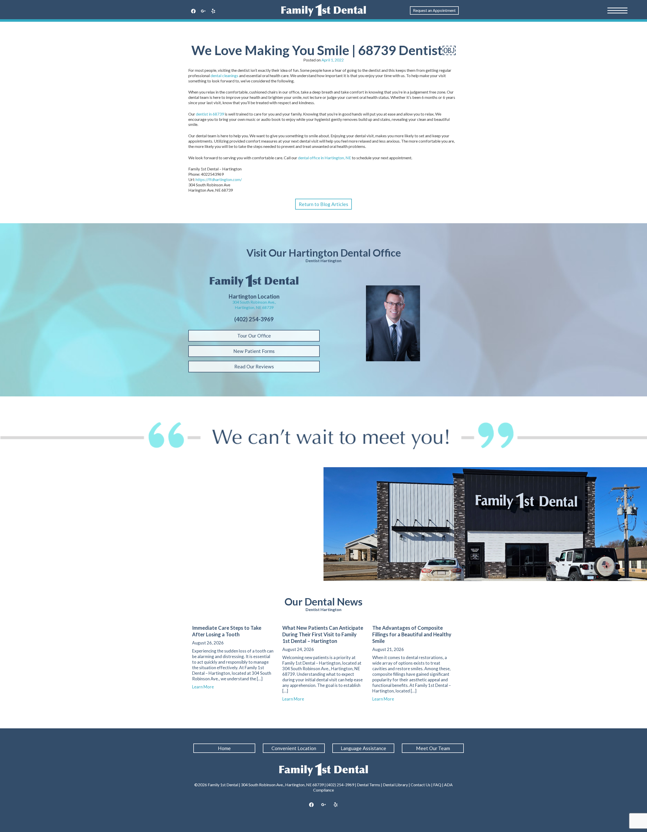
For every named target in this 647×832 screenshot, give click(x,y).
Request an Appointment (434, 10)
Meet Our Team (433, 748)
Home (224, 748)
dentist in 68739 (210, 113)
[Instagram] (203, 11)
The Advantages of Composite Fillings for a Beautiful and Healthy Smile (411, 634)
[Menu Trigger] (617, 10)
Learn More (205, 686)
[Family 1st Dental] (323, 10)
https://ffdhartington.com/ (219, 179)
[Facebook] (193, 11)
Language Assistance (363, 748)
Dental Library (395, 784)
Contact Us (420, 784)
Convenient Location (293, 748)
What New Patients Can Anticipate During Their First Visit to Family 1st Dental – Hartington (322, 634)
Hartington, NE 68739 (254, 307)
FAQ (437, 784)
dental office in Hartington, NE (324, 157)
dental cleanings (224, 75)
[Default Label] (213, 11)
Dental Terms (368, 784)
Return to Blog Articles (323, 204)
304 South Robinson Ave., (254, 302)
